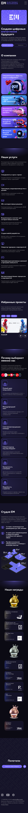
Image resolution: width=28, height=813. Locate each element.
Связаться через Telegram (12, 766)
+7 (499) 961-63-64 (6, 799)
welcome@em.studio (17, 799)
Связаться (20, 45)
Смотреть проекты (7, 45)
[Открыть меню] (25, 3)
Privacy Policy (4, 804)
